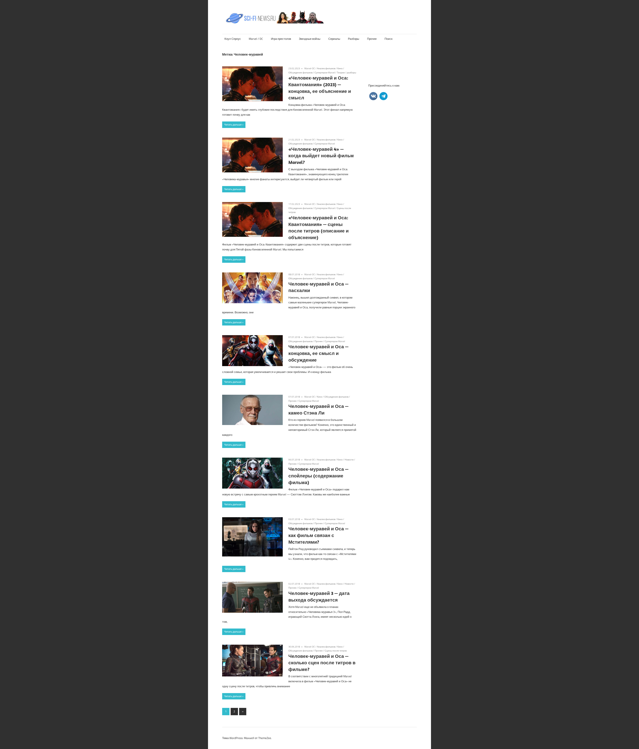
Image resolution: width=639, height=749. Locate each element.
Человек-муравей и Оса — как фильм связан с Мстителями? (318, 535)
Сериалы (334, 39)
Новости (349, 459)
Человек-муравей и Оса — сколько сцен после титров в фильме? (321, 662)
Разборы (353, 39)
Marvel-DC (309, 68)
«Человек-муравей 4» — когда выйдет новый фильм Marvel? (321, 155)
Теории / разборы (346, 72)
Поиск (388, 39)
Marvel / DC (256, 39)
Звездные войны (309, 39)
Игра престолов (281, 39)
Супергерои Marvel (325, 72)
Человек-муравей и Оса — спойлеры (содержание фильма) (318, 475)
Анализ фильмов (326, 68)
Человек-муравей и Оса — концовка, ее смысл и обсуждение (318, 353)
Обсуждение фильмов (300, 72)
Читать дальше (233, 124)
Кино (340, 68)
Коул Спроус (232, 39)
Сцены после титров (336, 650)
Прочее (372, 39)
